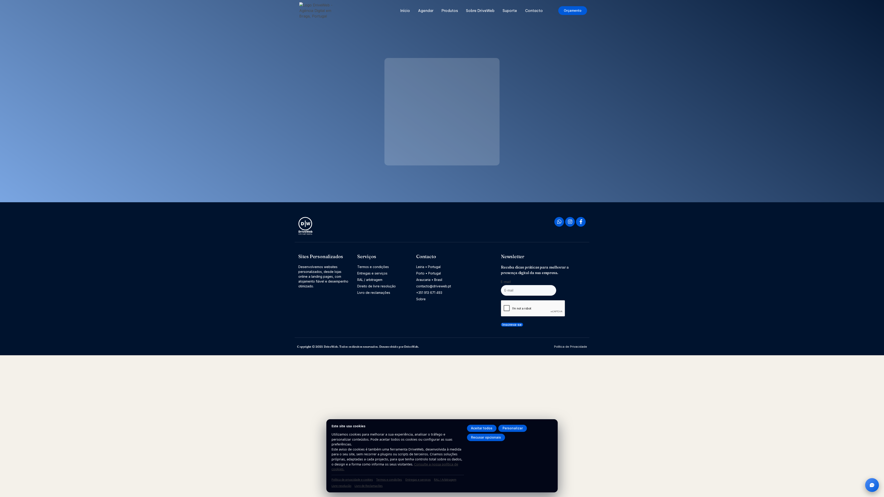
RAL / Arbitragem (445, 480)
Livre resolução (341, 486)
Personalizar (513, 428)
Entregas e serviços (418, 480)
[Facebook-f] (581, 222)
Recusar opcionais (486, 437)
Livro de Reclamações (369, 486)
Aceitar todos (481, 428)
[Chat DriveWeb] (872, 485)
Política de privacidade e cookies (352, 480)
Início (405, 10)
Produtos (450, 10)
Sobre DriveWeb (480, 10)
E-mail (506, 282)
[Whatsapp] (559, 222)
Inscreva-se (512, 325)
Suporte (510, 10)
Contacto (534, 10)
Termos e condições (389, 480)
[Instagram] (570, 222)
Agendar (425, 10)
